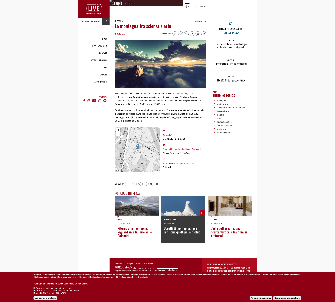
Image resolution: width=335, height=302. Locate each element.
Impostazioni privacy (167, 270)
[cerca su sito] (106, 21)
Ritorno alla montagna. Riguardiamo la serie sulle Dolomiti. (134, 232)
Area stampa (148, 264)
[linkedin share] (198, 33)
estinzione (222, 129)
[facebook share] (192, 33)
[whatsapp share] (180, 33)
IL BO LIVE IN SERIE (99, 46)
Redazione (121, 34)
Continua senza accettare (287, 298)
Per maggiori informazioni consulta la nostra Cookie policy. (61, 284)
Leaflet (144, 171)
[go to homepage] (94, 9)
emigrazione (223, 104)
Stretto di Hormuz (225, 125)
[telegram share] (186, 33)
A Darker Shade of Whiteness (231, 108)
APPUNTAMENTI (100, 81)
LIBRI (105, 67)
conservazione (224, 133)
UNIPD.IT (103, 74)
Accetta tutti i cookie (261, 298)
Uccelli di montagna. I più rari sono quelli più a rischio (182, 230)
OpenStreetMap (150, 171)
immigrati (221, 101)
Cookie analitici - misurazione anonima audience (58, 290)
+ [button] (118, 130)
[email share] (203, 33)
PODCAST (103, 53)
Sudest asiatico (224, 122)
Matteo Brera (223, 111)
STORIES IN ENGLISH (99, 60)
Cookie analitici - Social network (51, 293)
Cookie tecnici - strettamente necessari (54, 288)
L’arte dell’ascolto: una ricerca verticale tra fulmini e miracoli (228, 232)
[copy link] (174, 33)
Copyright (129, 264)
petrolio (220, 115)
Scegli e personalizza (45, 298)
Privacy (138, 264)
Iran (219, 118)
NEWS (104, 39)
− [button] (118, 134)
